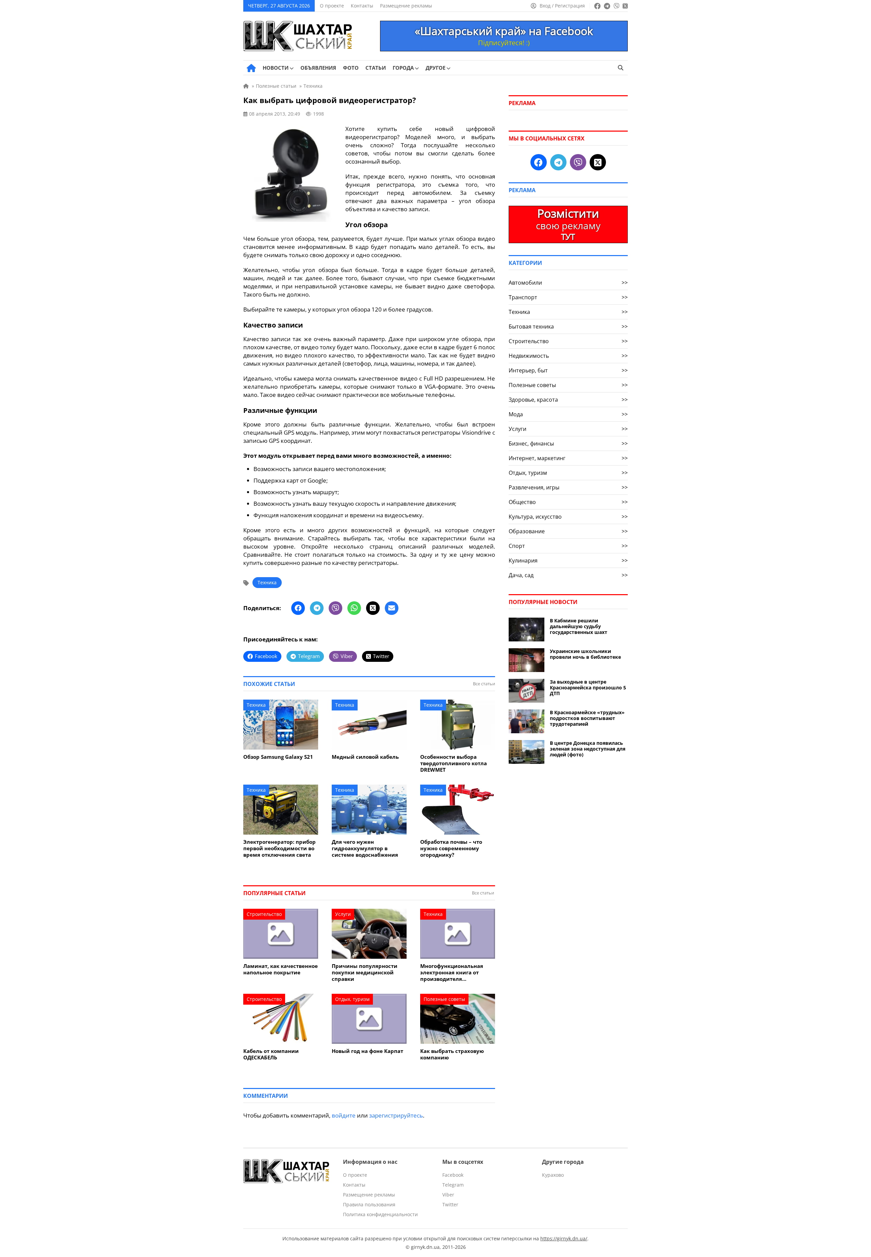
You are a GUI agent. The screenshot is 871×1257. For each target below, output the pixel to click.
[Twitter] (373, 608)
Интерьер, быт (568, 370)
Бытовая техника (568, 326)
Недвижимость (568, 355)
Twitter (450, 1204)
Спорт (568, 546)
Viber (448, 1194)
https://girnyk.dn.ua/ (563, 1238)
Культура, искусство (568, 516)
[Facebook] (298, 608)
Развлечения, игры (568, 487)
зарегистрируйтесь (396, 1115)
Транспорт (568, 297)
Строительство (264, 914)
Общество (568, 502)
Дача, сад (568, 575)
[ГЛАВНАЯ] (251, 68)
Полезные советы (444, 999)
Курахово (553, 1175)
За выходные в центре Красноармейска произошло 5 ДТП (588, 687)
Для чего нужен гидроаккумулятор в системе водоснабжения (365, 848)
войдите (344, 1115)
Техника (267, 582)
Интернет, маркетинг (568, 458)
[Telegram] (317, 608)
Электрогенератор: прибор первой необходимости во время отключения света (279, 848)
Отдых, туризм (352, 999)
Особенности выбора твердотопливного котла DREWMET (453, 763)
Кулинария (568, 560)
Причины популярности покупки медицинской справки (364, 972)
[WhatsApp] (354, 608)
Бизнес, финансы (568, 443)
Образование (568, 531)
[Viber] (335, 608)
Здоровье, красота (568, 399)
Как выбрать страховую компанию (452, 1054)
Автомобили (568, 282)
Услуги (343, 914)
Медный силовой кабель (365, 757)
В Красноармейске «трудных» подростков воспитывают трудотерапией (587, 718)
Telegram (453, 1184)
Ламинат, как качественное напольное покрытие (280, 969)
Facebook (452, 1175)
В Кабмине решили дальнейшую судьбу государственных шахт (578, 626)
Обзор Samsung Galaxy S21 (278, 757)
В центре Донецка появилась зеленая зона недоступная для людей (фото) (587, 748)
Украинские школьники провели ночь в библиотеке (585, 654)
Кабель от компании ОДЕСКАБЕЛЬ (271, 1054)
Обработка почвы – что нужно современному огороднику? (451, 848)
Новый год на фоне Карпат (367, 1051)
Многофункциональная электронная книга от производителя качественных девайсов (452, 972)
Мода (568, 414)
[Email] (391, 608)
